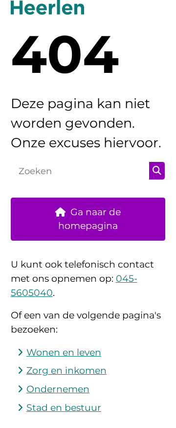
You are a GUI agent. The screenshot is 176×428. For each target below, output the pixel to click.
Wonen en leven (63, 352)
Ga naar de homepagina (89, 218)
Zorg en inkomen (66, 370)
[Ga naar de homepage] (88, 7)
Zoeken (157, 171)
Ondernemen (57, 389)
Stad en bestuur (63, 407)
